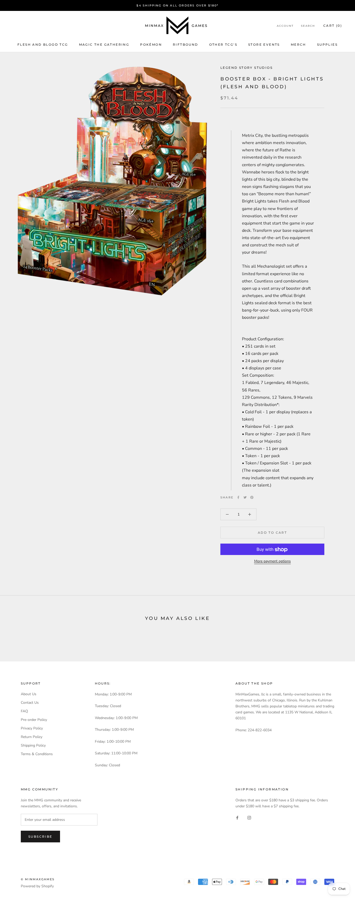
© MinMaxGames (38, 879)
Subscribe (40, 836)
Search (308, 26)
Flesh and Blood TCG (42, 44)
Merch (298, 44)
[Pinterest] (251, 497)
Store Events (264, 44)
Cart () (332, 26)
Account (285, 26)
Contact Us (30, 702)
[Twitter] (245, 497)
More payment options (272, 561)
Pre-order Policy (34, 719)
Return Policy (31, 736)
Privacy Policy (32, 728)
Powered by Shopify (37, 886)
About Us (28, 694)
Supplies (327, 44)
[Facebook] (238, 497)
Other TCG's (223, 44)
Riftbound (185, 44)
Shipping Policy (33, 745)
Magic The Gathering (104, 44)
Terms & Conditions (37, 754)
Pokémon (151, 44)
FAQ (24, 711)
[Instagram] (249, 817)
